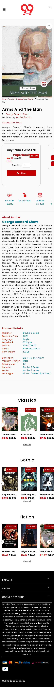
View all (27, 445)
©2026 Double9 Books (13, 681)
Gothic (27, 460)
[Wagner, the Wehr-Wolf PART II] (9, 479)
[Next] (49, 425)
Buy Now (21, 173)
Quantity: (16, 165)
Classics (27, 400)
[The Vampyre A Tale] (28, 479)
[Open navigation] (8, 9)
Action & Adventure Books (21, 99)
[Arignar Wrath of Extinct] (28, 536)
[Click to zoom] (49, 26)
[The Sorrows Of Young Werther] (9, 419)
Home (4, 99)
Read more (8, 140)
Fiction (27, 517)
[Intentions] (28, 419)
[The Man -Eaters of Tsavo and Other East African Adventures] (9, 536)
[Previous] (2, 425)
